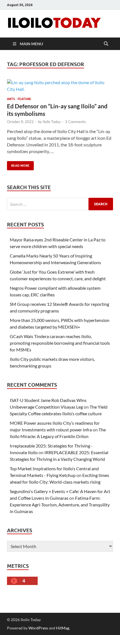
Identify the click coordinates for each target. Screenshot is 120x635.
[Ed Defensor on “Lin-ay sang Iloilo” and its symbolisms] (60, 85)
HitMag (62, 628)
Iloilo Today (52, 121)
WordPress (38, 628)
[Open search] (106, 44)
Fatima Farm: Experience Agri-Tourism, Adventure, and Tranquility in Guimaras (60, 504)
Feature (24, 99)
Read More (18, 164)
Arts (11, 99)
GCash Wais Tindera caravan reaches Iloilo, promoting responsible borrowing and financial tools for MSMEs (60, 343)
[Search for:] (60, 204)
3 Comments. (76, 121)
